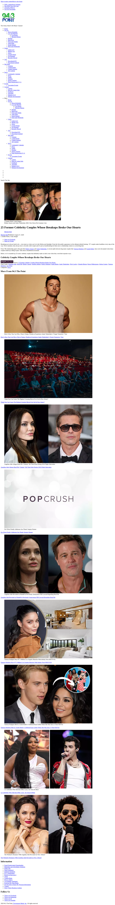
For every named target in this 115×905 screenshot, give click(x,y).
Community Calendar (14, 74)
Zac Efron (9, 266)
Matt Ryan (11, 40)
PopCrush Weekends (14, 46)
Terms (6, 876)
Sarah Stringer (12, 45)
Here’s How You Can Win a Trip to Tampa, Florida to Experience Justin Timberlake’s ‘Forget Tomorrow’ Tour (32, 337)
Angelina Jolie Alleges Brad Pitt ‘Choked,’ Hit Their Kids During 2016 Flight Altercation (26, 467)
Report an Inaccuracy (10, 875)
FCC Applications (9, 873)
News (6, 72)
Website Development (14, 96)
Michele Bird (4, 235)
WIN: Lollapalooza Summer (12, 4)
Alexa (9, 53)
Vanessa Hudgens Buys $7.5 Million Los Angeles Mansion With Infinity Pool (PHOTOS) (26, 662)
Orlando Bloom (82, 264)
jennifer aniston (36, 264)
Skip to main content (6, 1)
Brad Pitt (19, 264)
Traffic (10, 77)
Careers (10, 88)
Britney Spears (30, 249)
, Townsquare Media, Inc (19, 903)
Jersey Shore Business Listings (13, 888)
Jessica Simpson (45, 264)
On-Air (6, 30)
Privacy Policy (8, 880)
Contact (6, 87)
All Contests (11, 71)
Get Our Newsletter (9, 9)
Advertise (10, 93)
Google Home (12, 54)
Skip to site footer (17, 1)
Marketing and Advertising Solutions (14, 867)
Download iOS (12, 61)
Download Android (13, 62)
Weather (10, 79)
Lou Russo (15, 35)
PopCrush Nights (13, 41)
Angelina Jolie (12, 264)
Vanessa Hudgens (79, 249)
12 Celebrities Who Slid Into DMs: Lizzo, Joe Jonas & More (18, 792)
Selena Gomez (103, 264)
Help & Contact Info (14, 90)
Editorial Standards (9, 872)
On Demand (11, 56)
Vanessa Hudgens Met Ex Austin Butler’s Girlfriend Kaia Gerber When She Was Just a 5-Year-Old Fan (30, 727)
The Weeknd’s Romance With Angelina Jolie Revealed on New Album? (21, 858)
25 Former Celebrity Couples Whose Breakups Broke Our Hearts (36, 262)
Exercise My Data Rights (11, 883)
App (5, 59)
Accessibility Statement (11, 881)
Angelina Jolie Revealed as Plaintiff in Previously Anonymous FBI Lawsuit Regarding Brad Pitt (28, 597)
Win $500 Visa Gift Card (11, 6)
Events (6, 83)
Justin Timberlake (42, 249)
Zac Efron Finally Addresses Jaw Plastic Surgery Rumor (17, 532)
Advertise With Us (9, 8)
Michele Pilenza (16, 37)
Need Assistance (9, 870)
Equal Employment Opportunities (13, 865)
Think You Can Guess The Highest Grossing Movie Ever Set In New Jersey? (23, 402)
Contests (10, 66)
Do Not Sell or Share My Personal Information (17, 884)
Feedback (10, 92)
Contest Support (12, 69)
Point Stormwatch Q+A (14, 82)
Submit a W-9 (12, 95)
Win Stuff (7, 64)
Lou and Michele (13, 33)
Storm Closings (12, 80)
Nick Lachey (73, 264)
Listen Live (11, 50)
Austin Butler (90, 249)
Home (6, 29)
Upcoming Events (13, 85)
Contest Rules (12, 67)
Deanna (10, 38)
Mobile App (11, 51)
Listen (6, 48)
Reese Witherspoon (93, 264)
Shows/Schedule (12, 32)
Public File (7, 868)
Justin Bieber (54, 264)
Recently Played (12, 58)
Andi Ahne (11, 43)
